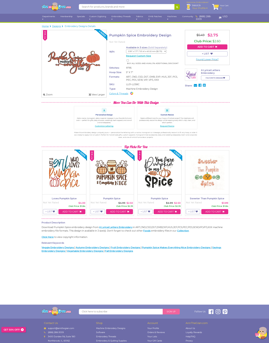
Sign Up (171, 311)
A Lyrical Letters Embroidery (115, 227)
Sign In (196, 5)
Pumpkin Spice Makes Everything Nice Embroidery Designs (176, 247)
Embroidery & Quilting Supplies (111, 340)
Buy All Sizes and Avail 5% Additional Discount (152, 63)
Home (45, 26)
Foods (147, 230)
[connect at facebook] (211, 312)
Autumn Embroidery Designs (93, 247)
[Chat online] (261, 334)
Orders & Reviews (156, 332)
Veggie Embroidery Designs (58, 247)
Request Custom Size (138, 56)
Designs (56, 26)
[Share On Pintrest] (204, 85)
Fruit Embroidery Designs (126, 247)
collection (183, 230)
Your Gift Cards (154, 340)
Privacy (189, 340)
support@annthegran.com (61, 328)
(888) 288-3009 (203, 17)
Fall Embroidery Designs (119, 251)
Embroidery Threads (106, 336)
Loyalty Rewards (194, 332)
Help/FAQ (190, 336)
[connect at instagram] (218, 312)
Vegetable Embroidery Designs (85, 251)
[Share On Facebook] (200, 85)
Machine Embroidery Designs (110, 328)
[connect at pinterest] (225, 312)
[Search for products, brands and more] (177, 7)
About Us (190, 328)
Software (100, 332)
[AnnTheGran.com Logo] (56, 7)
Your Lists (152, 336)
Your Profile (199, 8)
